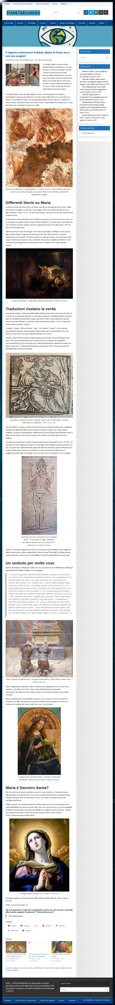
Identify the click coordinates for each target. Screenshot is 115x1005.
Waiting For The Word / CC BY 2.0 (46, 893)
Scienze (20, 23)
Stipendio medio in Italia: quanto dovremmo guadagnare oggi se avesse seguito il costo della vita (94, 81)
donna (26, 968)
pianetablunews (28, 60)
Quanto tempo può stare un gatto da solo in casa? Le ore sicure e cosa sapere (94, 117)
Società (52, 23)
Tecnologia (31, 23)
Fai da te (92, 23)
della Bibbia (22, 207)
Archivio (54, 4)
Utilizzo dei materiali (42, 4)
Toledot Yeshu (23, 213)
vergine (48, 550)
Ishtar (60, 442)
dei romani (38, 704)
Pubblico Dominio (44, 189)
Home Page (8, 23)
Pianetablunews (45, 912)
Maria (52, 968)
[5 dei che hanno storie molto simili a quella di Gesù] (16, 947)
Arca (21, 968)
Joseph (46, 968)
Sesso (70, 968)
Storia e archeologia (67, 23)
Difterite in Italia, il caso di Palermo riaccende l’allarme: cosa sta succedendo (93, 74)
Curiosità (81, 23)
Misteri (102, 23)
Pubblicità (64, 4)
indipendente (15, 346)
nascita (57, 968)
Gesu (31, 968)
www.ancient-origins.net (19, 905)
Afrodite (66, 442)
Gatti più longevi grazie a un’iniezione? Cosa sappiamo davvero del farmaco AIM (93, 97)
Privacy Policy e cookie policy (23, 4)
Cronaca (42, 23)
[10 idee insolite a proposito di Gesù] (62, 947)
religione (64, 968)
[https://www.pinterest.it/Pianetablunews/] (100, 12)
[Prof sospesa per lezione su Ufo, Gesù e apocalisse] (39, 947)
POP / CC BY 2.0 (48, 423)
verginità (15, 970)
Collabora (7, 4)
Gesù (27, 689)
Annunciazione (13, 968)
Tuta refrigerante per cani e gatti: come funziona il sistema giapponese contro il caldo (93, 89)
